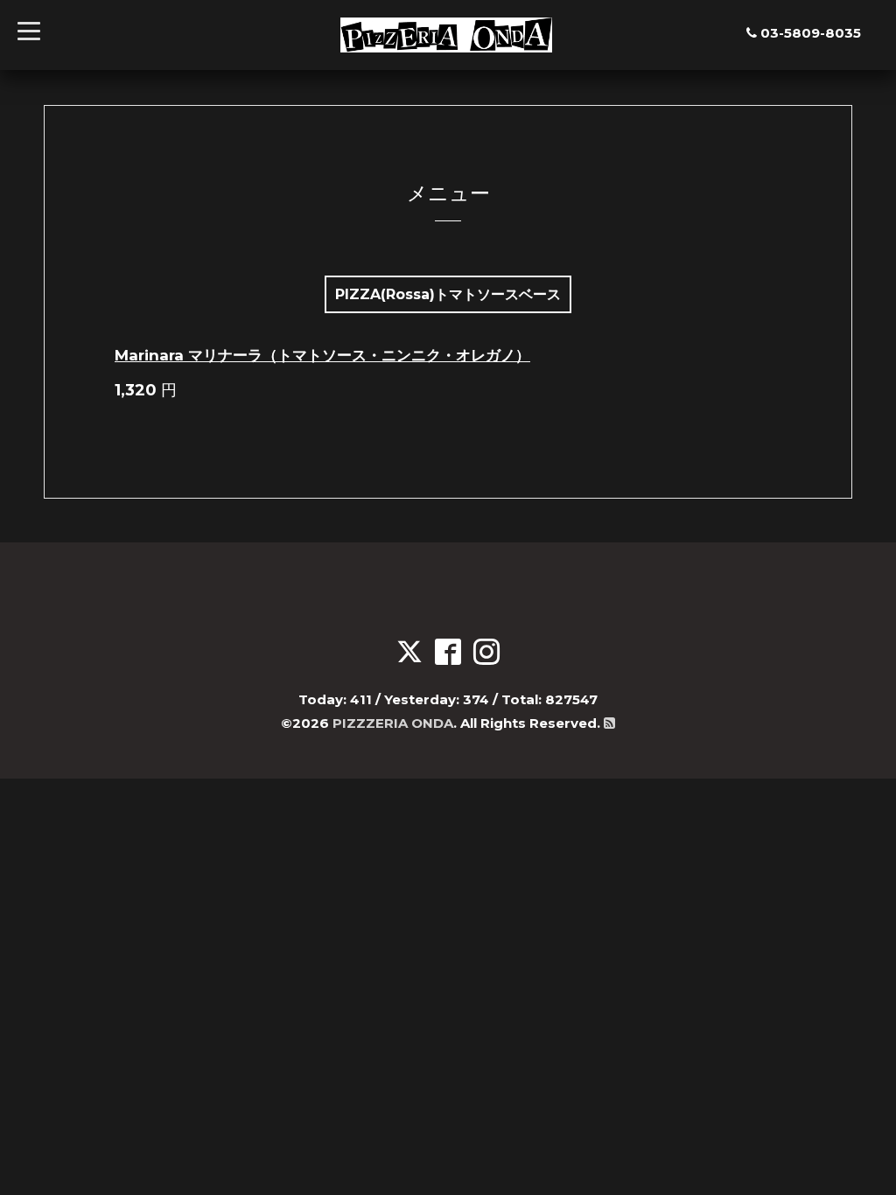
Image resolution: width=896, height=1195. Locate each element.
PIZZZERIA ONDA (392, 723)
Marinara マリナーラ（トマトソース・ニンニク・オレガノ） (322, 355)
